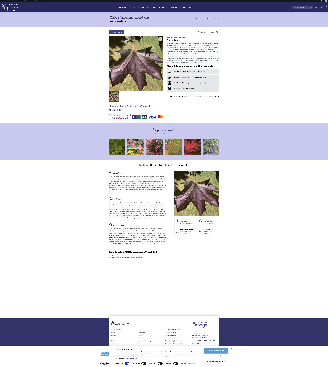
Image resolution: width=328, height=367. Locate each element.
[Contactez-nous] (316, 7)
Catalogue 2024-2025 (173, 329)
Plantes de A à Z (173, 7)
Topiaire (140, 335)
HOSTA (129, 239)
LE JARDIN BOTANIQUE (157, 7)
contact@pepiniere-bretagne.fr (204, 340)
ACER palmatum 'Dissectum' (210, 146)
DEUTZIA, (129, 244)
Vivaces (140, 344)
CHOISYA (136, 237)
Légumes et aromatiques (145, 341)
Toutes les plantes (116, 329)
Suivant (213, 32)
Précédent (202, 32)
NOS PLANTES (123, 7)
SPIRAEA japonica (122, 237)
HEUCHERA (162, 237)
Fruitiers (113, 344)
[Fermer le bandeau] (231, 348)
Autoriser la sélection (215, 356)
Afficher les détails (187, 363)
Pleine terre (141, 338)
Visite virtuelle (186, 7)
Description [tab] (143, 165)
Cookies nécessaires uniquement (216, 361)
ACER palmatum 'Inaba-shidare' (192, 146)
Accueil (199, 19)
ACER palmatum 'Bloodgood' (173, 146)
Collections (208, 19)
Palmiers (113, 338)
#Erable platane (117, 106)
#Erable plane (132, 106)
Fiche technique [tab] (156, 165)
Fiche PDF (198, 96)
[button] (321, 7)
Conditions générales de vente (178, 96)
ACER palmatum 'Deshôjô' (117, 146)
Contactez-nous (30, 1)
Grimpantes (141, 332)
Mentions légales (171, 335)
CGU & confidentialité (172, 338)
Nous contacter (171, 332)
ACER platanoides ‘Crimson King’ (183, 49)
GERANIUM (145, 239)
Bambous (113, 341)
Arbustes (113, 335)
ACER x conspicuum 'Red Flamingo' (136, 146)
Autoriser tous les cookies (216, 350)
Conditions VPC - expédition (174, 344)
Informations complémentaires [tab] (177, 165)
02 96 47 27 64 (41, 1)
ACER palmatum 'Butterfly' (154, 146)
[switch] (143, 363)
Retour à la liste (117, 32)
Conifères (141, 329)
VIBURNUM (118, 244)
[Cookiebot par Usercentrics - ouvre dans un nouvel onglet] (104, 363)
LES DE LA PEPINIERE (139, 7)
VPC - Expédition (214, 96)
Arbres (113, 332)
